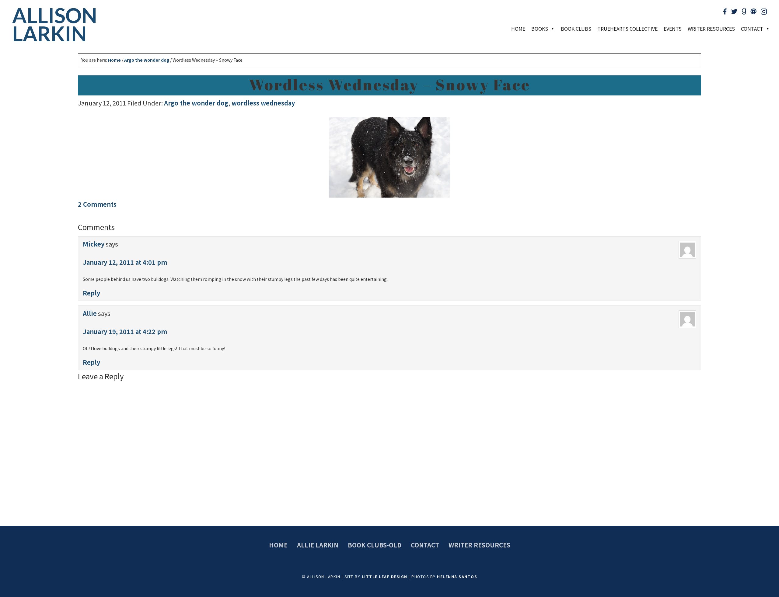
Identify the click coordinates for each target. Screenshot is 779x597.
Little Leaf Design (384, 576)
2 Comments (97, 204)
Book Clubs (576, 28)
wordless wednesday (263, 102)
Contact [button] (752, 28)
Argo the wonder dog (196, 102)
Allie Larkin (317, 544)
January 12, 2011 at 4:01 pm (125, 262)
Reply (91, 292)
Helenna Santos (457, 576)
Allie (90, 313)
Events (673, 28)
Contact (425, 544)
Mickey (93, 244)
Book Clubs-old (374, 544)
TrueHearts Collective (627, 28)
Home (518, 28)
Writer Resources (711, 28)
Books (539, 28)
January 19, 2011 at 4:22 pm (125, 331)
